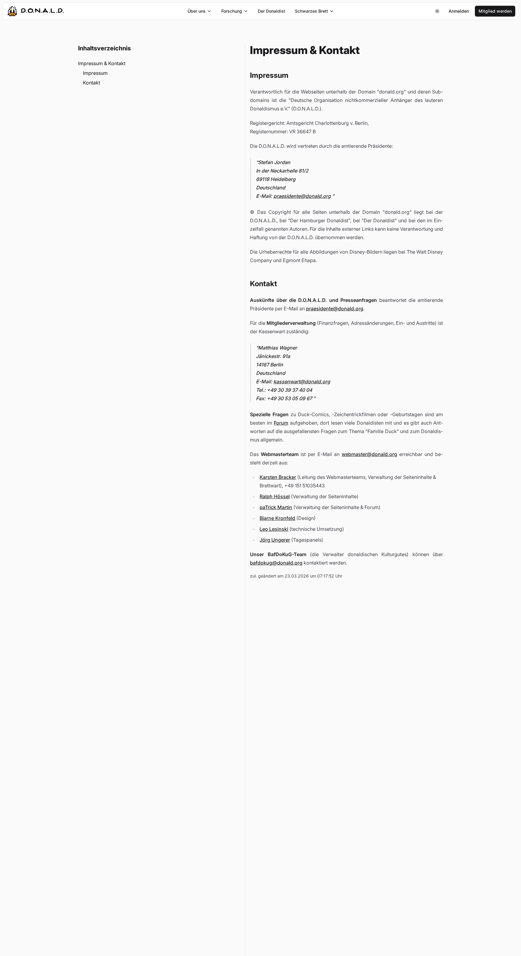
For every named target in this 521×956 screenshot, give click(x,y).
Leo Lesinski (274, 529)
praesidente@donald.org (302, 196)
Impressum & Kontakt (101, 63)
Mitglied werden (495, 11)
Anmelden (459, 11)
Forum (281, 423)
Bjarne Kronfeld (277, 518)
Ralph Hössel (275, 496)
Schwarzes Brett (311, 11)
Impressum (95, 73)
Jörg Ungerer (275, 540)
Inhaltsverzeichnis (104, 48)
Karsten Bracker (278, 477)
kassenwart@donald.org (301, 381)
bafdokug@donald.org (276, 563)
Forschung (231, 11)
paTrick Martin (276, 507)
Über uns (197, 11)
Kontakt (91, 83)
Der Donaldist (271, 11)
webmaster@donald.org (369, 454)
